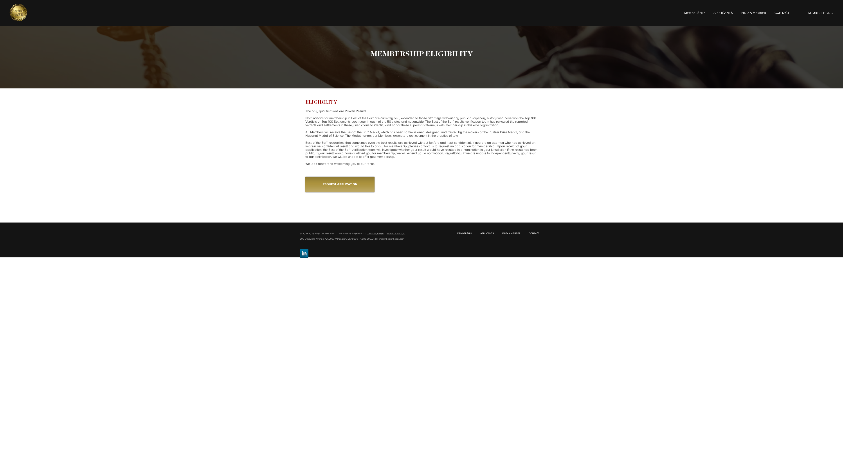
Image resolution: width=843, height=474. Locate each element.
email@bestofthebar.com (391, 238)
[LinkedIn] (304, 253)
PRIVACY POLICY (396, 233)
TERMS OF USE (375, 233)
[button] (694, 13)
